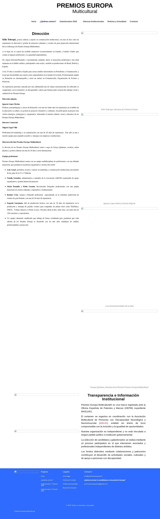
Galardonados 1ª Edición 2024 (49, 484)
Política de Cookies (69, 480)
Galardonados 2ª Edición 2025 (49, 490)
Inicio (43, 476)
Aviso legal (66, 476)
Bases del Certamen (69, 488)
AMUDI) (104, 423)
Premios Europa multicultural (24, 511)
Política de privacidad (70, 484)
